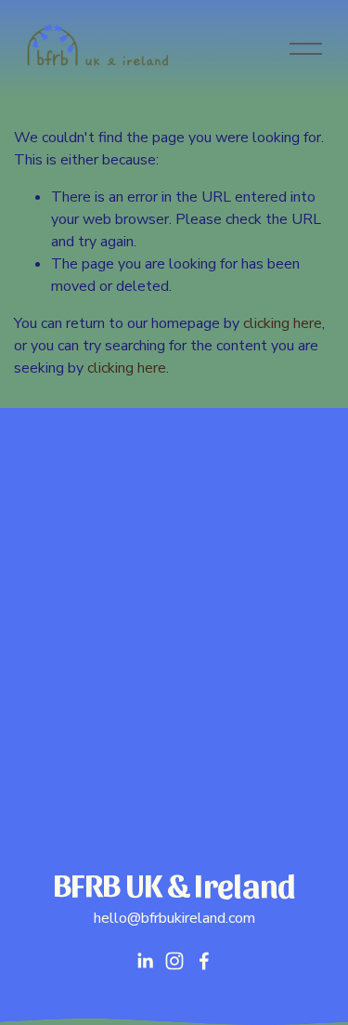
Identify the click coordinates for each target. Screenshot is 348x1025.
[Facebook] (204, 961)
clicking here (282, 323)
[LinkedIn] (144, 961)
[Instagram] (174, 961)
